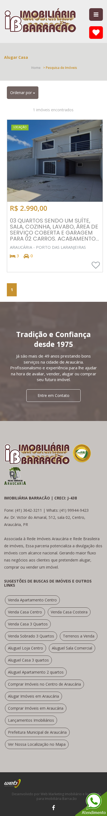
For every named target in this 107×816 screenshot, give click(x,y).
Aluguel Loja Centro (25, 648)
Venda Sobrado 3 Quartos (31, 636)
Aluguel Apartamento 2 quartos (36, 672)
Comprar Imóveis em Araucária (35, 708)
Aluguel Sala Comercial (72, 648)
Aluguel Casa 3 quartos (28, 660)
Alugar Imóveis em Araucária (33, 696)
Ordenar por (21, 92)
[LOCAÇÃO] (55, 160)
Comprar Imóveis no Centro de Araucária (44, 684)
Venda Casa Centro (25, 612)
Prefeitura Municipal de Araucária (37, 732)
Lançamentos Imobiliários (31, 720)
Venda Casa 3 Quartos (28, 624)
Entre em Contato (53, 395)
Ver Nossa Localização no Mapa (37, 744)
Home (36, 67)
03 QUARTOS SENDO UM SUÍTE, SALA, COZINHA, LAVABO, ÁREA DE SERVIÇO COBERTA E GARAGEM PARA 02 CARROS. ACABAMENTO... (54, 229)
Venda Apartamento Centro (32, 600)
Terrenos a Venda (78, 636)
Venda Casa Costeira (69, 612)
